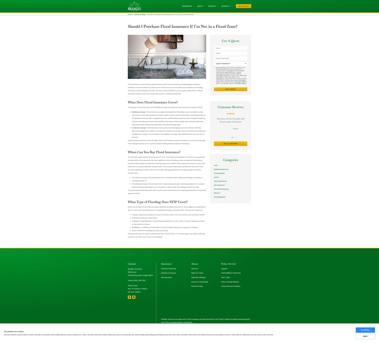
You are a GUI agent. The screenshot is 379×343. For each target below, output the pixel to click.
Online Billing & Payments (231, 273)
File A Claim (225, 277)
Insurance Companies (199, 282)
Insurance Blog (140, 14)
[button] (227, 137)
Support (212, 6)
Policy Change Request (230, 282)
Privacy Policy (240, 83)
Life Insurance (166, 277)
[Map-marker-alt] (129, 297)
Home (130, 14)
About (200, 6)
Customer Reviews (198, 277)
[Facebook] (133, 297)
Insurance (187, 6)
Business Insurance (168, 273)
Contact (225, 6)
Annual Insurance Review (230, 286)
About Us (194, 269)
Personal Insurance (168, 269)
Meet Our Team (197, 273)
